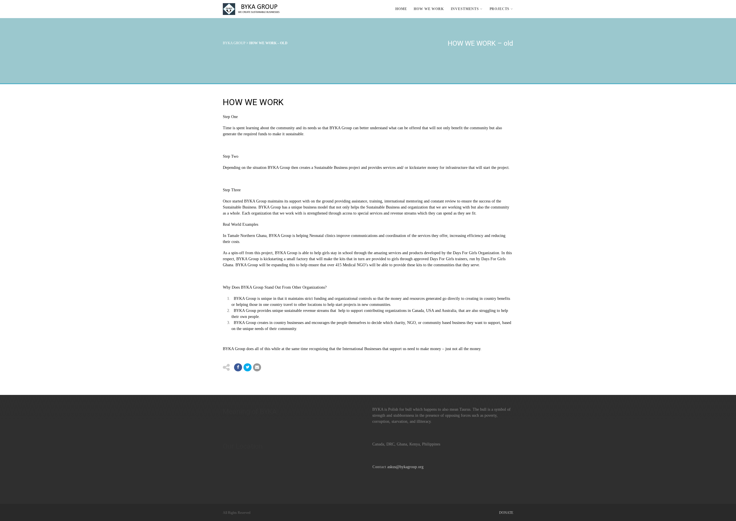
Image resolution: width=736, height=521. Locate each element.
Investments (465, 9)
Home (401, 9)
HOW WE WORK (429, 9)
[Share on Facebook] (238, 367)
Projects (500, 9)
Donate (506, 513)
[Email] (257, 367)
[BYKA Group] (253, 9)
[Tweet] (248, 367)
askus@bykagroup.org (405, 467)
